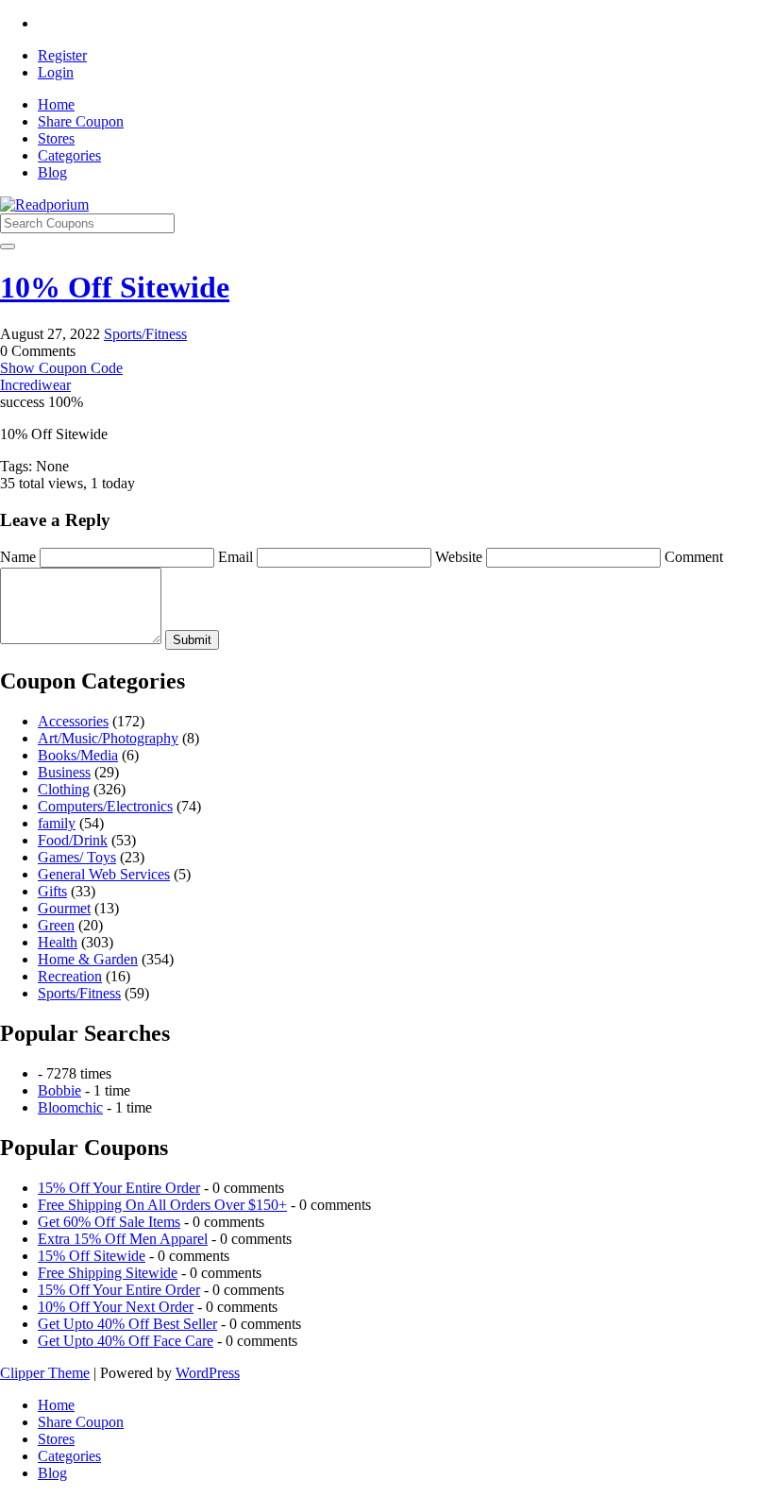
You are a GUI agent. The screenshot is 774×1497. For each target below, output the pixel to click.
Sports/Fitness (145, 334)
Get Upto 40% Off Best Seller (127, 1324)
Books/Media (78, 755)
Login (56, 72)
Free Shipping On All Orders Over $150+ (162, 1205)
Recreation (70, 976)
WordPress (208, 1373)
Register (62, 55)
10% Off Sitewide (114, 287)
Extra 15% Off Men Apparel (123, 1239)
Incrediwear (35, 385)
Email (237, 557)
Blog (52, 172)
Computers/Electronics (105, 806)
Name (20, 557)
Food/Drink (73, 840)
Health (57, 942)
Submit (192, 640)
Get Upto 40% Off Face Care (125, 1341)
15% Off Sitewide (91, 1256)
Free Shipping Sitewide (107, 1273)
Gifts (52, 891)
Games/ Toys (77, 857)
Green (56, 925)
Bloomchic (70, 1107)
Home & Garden (88, 959)
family (57, 823)
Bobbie (59, 1090)
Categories (69, 155)
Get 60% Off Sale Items (109, 1222)
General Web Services (104, 874)
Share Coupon (81, 121)
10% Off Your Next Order (116, 1307)
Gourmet (64, 908)
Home (56, 104)
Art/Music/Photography (108, 738)
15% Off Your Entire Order (119, 1188)
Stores (56, 138)
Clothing (64, 789)
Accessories (73, 721)
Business (64, 772)
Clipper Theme (45, 1373)
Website (460, 557)
